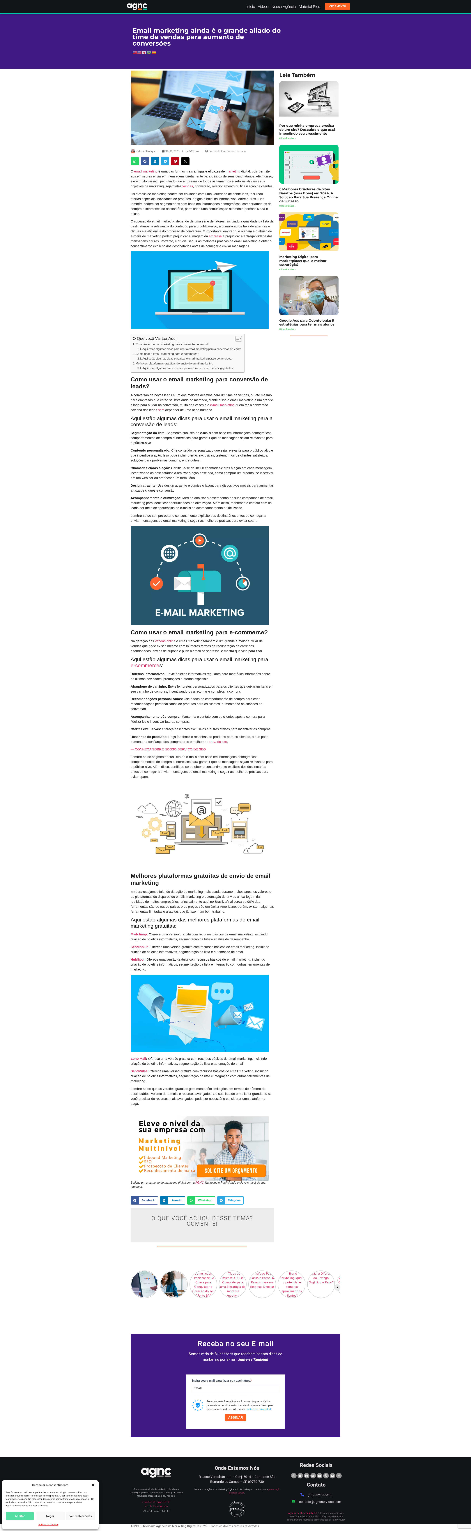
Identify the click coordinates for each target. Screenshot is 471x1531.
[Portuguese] (149, 52)
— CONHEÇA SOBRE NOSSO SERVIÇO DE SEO (168, 749)
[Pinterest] (326, 1475)
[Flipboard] (332, 1475)
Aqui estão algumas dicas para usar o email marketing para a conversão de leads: (191, 349)
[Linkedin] (306, 1475)
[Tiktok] (339, 1475)
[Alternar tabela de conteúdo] (237, 339)
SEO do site (218, 742)
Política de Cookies (48, 1524)
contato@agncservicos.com (320, 1502)
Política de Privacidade (259, 1409)
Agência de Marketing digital (302, 1513)
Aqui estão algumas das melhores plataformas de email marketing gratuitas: (187, 368)
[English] (139, 52)
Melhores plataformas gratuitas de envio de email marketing (174, 363)
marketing (233, 171)
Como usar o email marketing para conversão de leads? (172, 344)
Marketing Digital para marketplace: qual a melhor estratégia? (303, 261)
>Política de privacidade (156, 1502)
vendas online (165, 641)
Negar (50, 1516)
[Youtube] (319, 1475)
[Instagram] (294, 1475)
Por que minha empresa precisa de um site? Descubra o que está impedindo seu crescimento (307, 130)
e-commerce (145, 665)
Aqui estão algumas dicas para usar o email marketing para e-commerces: (187, 358)
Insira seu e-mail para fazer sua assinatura (221, 1380)
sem (161, 410)
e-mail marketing (222, 405)
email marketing (145, 171)
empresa (215, 236)
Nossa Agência (284, 6)
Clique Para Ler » (287, 138)
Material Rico (309, 6)
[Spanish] (154, 52)
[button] (93, 1485)
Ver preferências (80, 1516)
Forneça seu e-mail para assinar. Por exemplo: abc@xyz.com (222, 1395)
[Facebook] (300, 1475)
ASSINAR (235, 1417)
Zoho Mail (138, 1059)
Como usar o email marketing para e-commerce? (167, 353)
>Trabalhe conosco (156, 1506)
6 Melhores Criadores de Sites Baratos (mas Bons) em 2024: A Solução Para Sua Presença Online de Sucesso (308, 195)
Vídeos (263, 6)
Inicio (250, 6)
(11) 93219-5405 (320, 1495)
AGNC (199, 1182)
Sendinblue (139, 947)
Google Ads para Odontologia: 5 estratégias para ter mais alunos (306, 323)
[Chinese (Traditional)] (134, 52)
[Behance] (313, 1475)
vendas (187, 186)
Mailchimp (139, 934)
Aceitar (20, 1516)
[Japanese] (144, 52)
